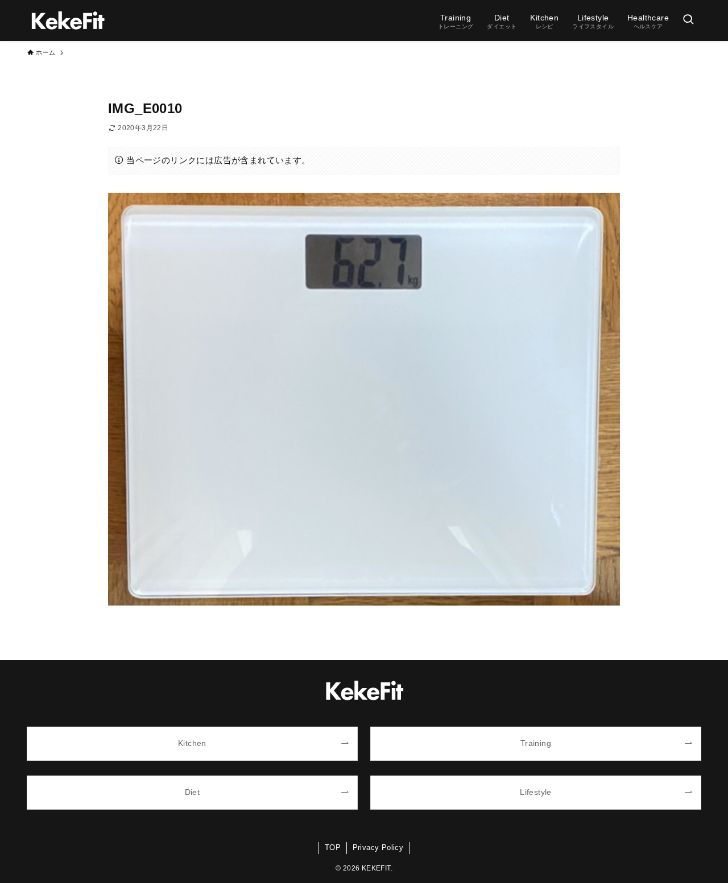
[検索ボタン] (688, 20)
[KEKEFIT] (67, 20)
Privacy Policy (378, 847)
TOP (333, 847)
